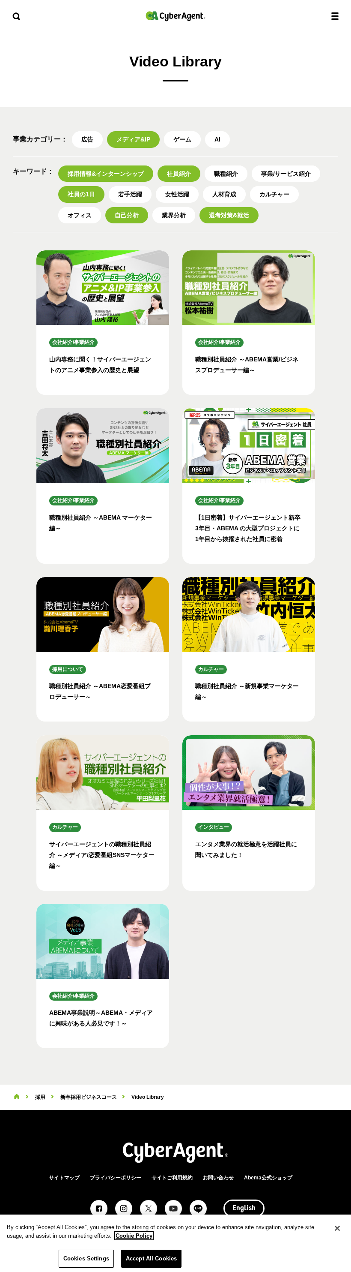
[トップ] (17, 1097)
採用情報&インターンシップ (106, 173)
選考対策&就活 (229, 215)
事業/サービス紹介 (286, 173)
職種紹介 (226, 173)
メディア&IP (133, 139)
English (244, 1208)
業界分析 (174, 215)
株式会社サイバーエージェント (175, 16)
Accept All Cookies (151, 1258)
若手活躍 (130, 194)
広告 (87, 139)
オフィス (80, 215)
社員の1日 (81, 194)
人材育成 (224, 194)
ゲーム (182, 139)
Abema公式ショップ (268, 1178)
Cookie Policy (134, 1236)
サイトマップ (64, 1178)
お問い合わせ (218, 1178)
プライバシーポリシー (115, 1178)
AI (217, 139)
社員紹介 (179, 173)
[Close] (337, 1228)
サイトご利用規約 (172, 1178)
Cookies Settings (86, 1258)
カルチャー (274, 194)
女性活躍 (177, 194)
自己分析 (127, 215)
